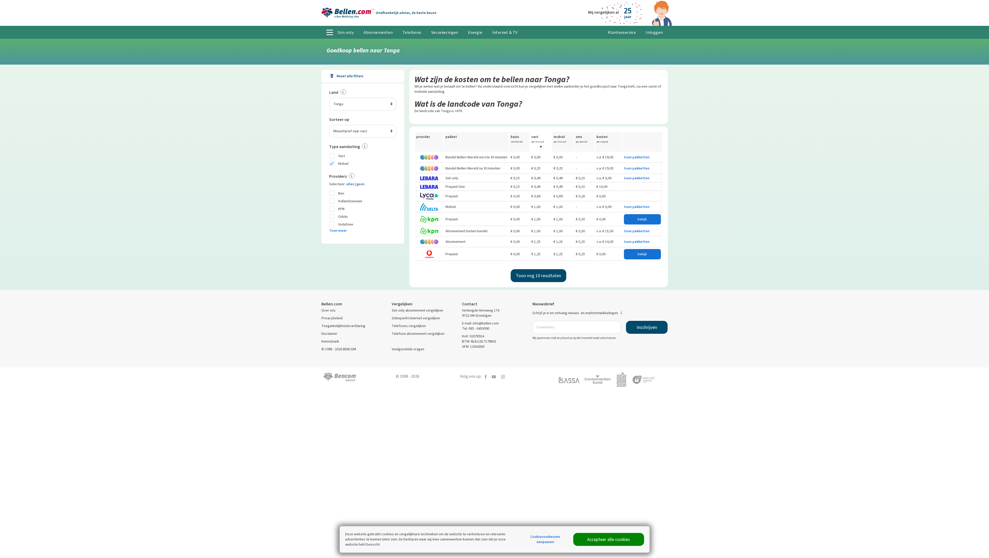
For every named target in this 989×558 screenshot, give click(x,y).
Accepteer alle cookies (608, 539)
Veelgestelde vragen (408, 349)
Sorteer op (339, 119)
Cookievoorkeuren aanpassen (545, 539)
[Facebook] (486, 376)
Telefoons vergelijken (409, 325)
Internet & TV (505, 32)
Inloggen (654, 32)
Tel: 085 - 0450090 (475, 328)
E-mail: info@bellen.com (480, 323)
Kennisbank (330, 341)
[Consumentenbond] (600, 379)
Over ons (328, 310)
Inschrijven (647, 327)
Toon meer (338, 230)
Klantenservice (622, 32)
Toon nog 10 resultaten (538, 276)
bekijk (642, 219)
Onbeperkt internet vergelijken (416, 318)
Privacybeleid (332, 318)
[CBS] (624, 379)
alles (350, 184)
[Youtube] (494, 376)
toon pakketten (637, 157)
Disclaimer (329, 333)
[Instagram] (503, 376)
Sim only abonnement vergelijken (417, 310)
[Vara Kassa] (572, 379)
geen (360, 184)
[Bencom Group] (339, 376)
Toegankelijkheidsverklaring (343, 325)
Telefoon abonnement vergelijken (418, 333)
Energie (475, 32)
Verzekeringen (444, 32)
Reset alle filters (349, 76)
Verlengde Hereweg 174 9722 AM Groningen (480, 313)
